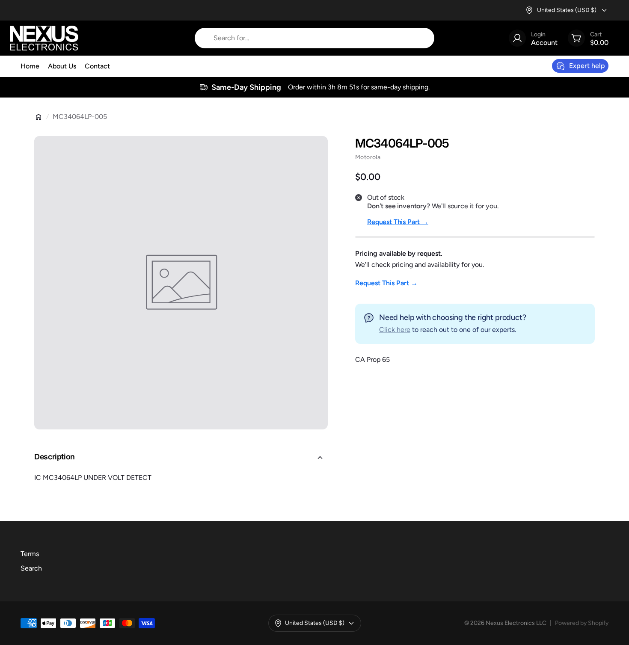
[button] (181, 457)
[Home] (38, 116)
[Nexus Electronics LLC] (44, 38)
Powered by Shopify (581, 623)
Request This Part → (397, 222)
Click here (394, 329)
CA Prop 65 (372, 359)
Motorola (367, 157)
